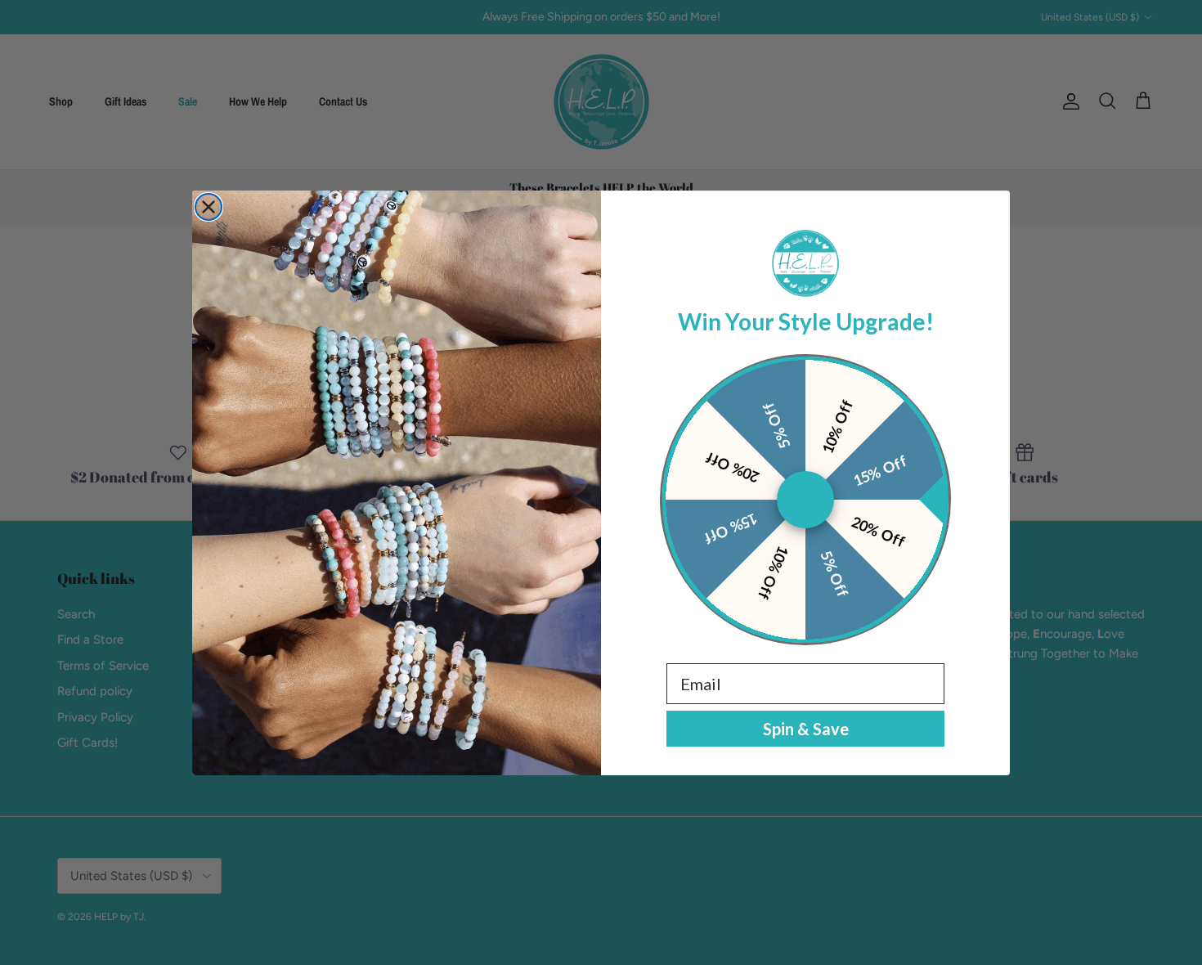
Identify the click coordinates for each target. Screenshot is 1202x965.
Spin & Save (806, 728)
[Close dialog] (208, 207)
